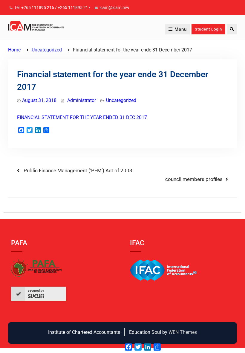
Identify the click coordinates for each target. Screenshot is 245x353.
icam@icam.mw (114, 7)
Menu (180, 29)
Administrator (81, 100)
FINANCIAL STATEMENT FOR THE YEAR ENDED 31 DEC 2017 (82, 117)
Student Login (208, 29)
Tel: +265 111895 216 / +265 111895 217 (52, 7)
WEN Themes (183, 332)
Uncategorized (121, 100)
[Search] (232, 29)
